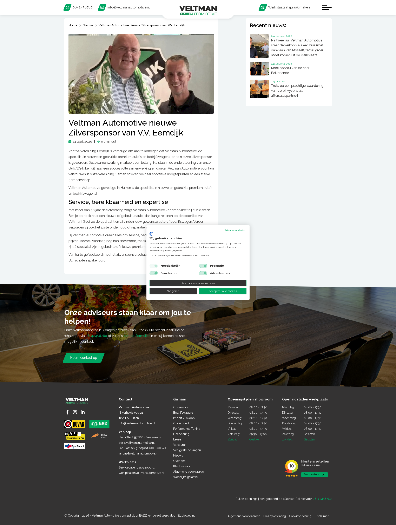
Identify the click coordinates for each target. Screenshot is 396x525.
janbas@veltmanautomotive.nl (138, 453)
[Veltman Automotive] (198, 11)
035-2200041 (145, 467)
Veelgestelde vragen (187, 450)
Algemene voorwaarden (189, 471)
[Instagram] (75, 412)
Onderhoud (181, 423)
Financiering (181, 434)
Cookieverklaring (300, 516)
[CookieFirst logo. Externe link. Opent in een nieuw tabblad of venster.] (151, 234)
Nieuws (178, 455)
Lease (177, 439)
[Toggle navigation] (327, 7)
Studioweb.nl (186, 515)
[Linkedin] (83, 412)
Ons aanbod (181, 407)
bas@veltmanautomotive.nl (137, 442)
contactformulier (137, 336)
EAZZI (143, 515)
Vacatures (179, 444)
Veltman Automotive (105, 515)
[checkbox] (154, 266)
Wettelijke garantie (185, 477)
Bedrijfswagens (183, 412)
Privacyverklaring (235, 230)
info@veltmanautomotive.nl (137, 423)
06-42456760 (96, 336)
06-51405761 (139, 448)
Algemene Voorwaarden (244, 516)
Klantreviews (181, 466)
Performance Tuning (186, 428)
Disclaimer (322, 516)
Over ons (179, 461)
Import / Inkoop (184, 418)
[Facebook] (67, 412)
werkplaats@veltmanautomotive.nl (141, 472)
